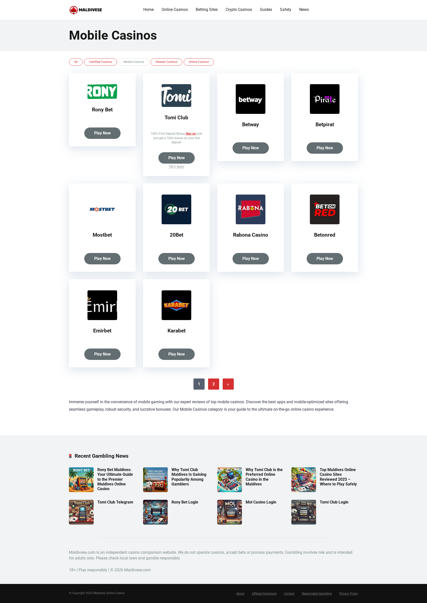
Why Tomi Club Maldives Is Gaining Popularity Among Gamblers (188, 476)
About (240, 593)
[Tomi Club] (176, 105)
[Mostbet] (102, 223)
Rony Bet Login (184, 502)
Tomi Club (176, 117)
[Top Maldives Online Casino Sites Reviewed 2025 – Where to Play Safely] (303, 490)
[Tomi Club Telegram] (81, 523)
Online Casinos (175, 9)
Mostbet (102, 235)
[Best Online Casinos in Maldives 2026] (86, 8)
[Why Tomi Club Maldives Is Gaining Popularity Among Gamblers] (155, 490)
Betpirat (325, 124)
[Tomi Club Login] (303, 523)
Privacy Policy (348, 593)
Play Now (102, 133)
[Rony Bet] (102, 97)
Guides (266, 9)
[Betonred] (325, 223)
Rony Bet (102, 109)
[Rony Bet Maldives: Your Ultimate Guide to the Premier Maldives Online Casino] (81, 490)
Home (148, 9)
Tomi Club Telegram (115, 502)
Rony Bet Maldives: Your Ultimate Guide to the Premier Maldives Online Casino (115, 479)
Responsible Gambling (317, 593)
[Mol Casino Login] (229, 523)
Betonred (324, 235)
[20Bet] (176, 223)
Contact (289, 593)
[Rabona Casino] (250, 223)
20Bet (176, 235)
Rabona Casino (250, 235)
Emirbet (102, 330)
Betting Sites (207, 9)
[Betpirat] (325, 112)
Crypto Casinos (239, 9)
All (76, 62)
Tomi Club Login (334, 502)
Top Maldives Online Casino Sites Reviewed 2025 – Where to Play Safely (338, 476)
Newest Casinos (166, 62)
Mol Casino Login (261, 502)
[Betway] (250, 112)
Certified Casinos (100, 62)
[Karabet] (176, 318)
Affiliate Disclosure (264, 593)
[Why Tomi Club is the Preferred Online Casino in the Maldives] (229, 490)
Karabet (177, 330)
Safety (285, 9)
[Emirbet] (102, 318)
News (304, 9)
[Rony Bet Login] (155, 523)
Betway (250, 124)
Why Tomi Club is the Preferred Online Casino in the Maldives (264, 476)
